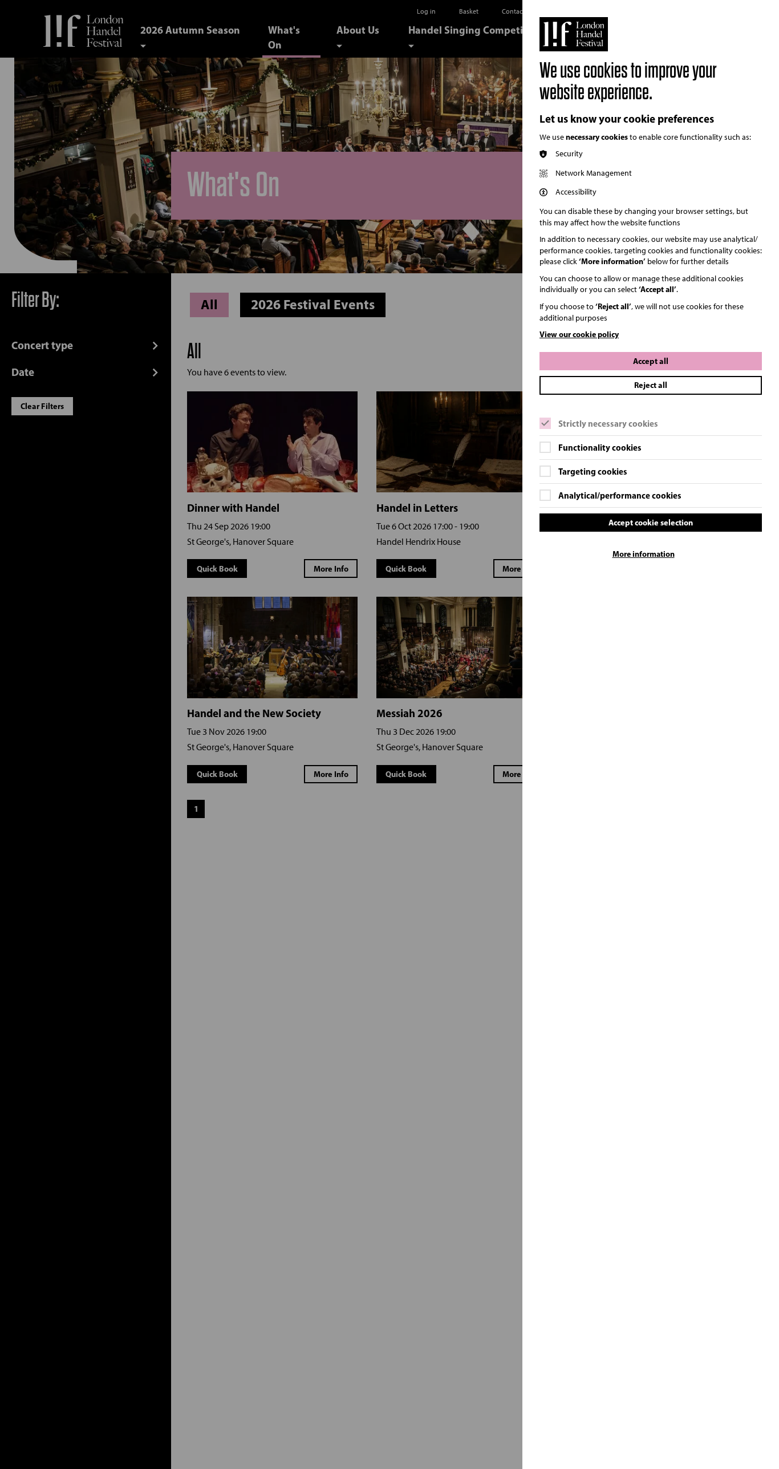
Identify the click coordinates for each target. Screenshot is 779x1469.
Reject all (650, 385)
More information (643, 554)
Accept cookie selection (650, 522)
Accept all (650, 361)
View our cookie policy (579, 334)
